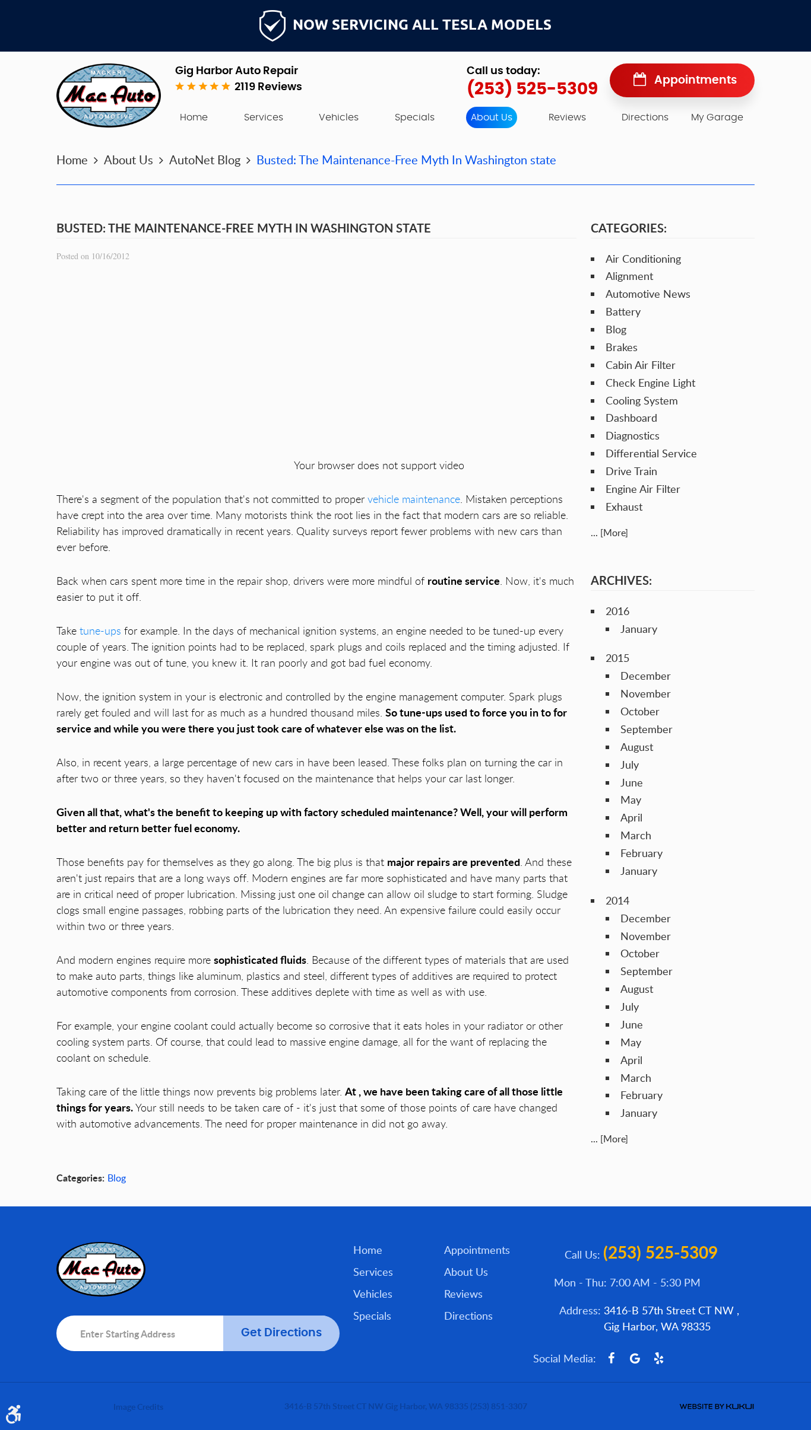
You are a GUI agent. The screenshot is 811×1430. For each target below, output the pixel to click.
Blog (116, 1177)
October (640, 711)
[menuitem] (194, 117)
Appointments (695, 80)
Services (263, 117)
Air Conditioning (643, 258)
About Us (491, 117)
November (645, 693)
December (645, 675)
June (631, 782)
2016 (617, 611)
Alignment (629, 276)
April (631, 817)
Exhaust (624, 506)
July (629, 764)
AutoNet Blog (204, 159)
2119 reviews (268, 87)
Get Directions (281, 1333)
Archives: (621, 580)
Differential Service (651, 453)
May (630, 799)
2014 (617, 900)
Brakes (622, 347)
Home (194, 117)
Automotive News (648, 293)
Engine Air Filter (643, 489)
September (646, 729)
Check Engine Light (650, 382)
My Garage (717, 117)
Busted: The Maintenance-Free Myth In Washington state (406, 159)
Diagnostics (633, 435)
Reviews (567, 117)
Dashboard (631, 417)
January (638, 629)
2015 (617, 658)
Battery (623, 311)
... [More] (609, 532)
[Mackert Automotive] (108, 95)
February (641, 853)
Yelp (658, 1358)
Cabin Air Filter (641, 365)
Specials (415, 117)
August (636, 747)
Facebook (611, 1358)
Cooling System (642, 400)
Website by (717, 1406)
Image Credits (138, 1406)
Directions (645, 117)
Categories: (629, 227)
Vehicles (339, 117)
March (635, 835)
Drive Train (631, 471)
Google (635, 1358)
